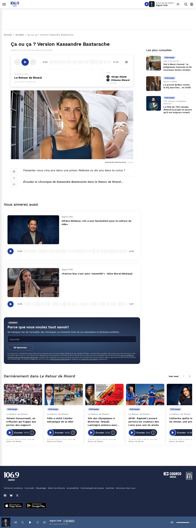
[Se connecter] (192, 4)
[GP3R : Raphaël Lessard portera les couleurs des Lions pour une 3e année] (145, 394)
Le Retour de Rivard (28, 77)
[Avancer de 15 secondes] (33, 62)
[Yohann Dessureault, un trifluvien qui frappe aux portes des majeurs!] (23, 394)
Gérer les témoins (56, 488)
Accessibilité (73, 488)
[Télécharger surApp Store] (13, 505)
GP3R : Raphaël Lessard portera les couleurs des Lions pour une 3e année (143, 421)
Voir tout (174, 376)
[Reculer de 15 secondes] (17, 62)
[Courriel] (14, 184)
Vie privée (29, 488)
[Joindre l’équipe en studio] (178, 4)
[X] (17, 495)
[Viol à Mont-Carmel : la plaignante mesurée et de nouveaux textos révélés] (153, 63)
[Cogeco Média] (172, 477)
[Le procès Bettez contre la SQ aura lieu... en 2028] (153, 83)
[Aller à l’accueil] (14, 5)
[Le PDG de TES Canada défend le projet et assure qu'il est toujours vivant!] (153, 103)
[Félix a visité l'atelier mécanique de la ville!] (64, 394)
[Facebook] (14, 171)
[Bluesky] (11, 495)
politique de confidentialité (59, 359)
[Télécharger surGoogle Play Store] (36, 505)
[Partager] (127, 62)
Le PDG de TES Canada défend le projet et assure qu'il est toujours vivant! (177, 110)
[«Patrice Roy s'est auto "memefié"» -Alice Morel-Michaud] (33, 282)
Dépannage (41, 488)
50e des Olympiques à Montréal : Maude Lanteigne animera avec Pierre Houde (102, 422)
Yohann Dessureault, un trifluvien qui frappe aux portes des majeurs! (21, 421)
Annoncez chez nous (125, 488)
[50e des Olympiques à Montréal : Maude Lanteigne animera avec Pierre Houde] (104, 394)
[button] (15, 522)
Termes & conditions (13, 488)
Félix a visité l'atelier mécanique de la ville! (60, 420)
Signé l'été (162, 5)
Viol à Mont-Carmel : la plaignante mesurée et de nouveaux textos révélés (177, 67)
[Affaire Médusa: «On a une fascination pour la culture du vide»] (33, 229)
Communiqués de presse (92, 488)
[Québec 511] (189, 478)
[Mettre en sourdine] (172, 522)
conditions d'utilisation (89, 359)
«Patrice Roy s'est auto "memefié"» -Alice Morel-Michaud (97, 273)
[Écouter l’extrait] (25, 62)
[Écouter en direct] (146, 4)
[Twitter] (14, 178)
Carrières (110, 488)
